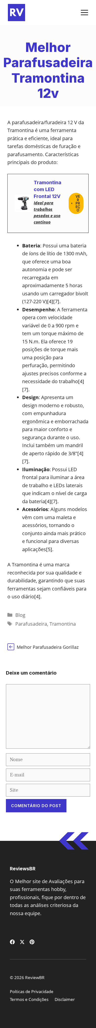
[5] (49, 549)
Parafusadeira (31, 623)
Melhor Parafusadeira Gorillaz (48, 647)
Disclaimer (65, 999)
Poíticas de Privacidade (31, 991)
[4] (50, 301)
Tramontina (62, 623)
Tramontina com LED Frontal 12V (47, 189)
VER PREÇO (78, 203)
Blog (20, 615)
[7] (56, 301)
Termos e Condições (29, 999)
